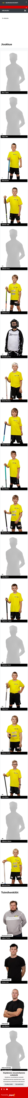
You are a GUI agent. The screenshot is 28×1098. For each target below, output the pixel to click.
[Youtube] (7, 1089)
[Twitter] (4, 1089)
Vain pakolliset (19, 1084)
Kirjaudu (5, 10)
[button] (14, 72)
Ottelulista (4, 24)
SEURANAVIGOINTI (16, 2)
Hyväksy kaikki (9, 1084)
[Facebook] (2, 1089)
